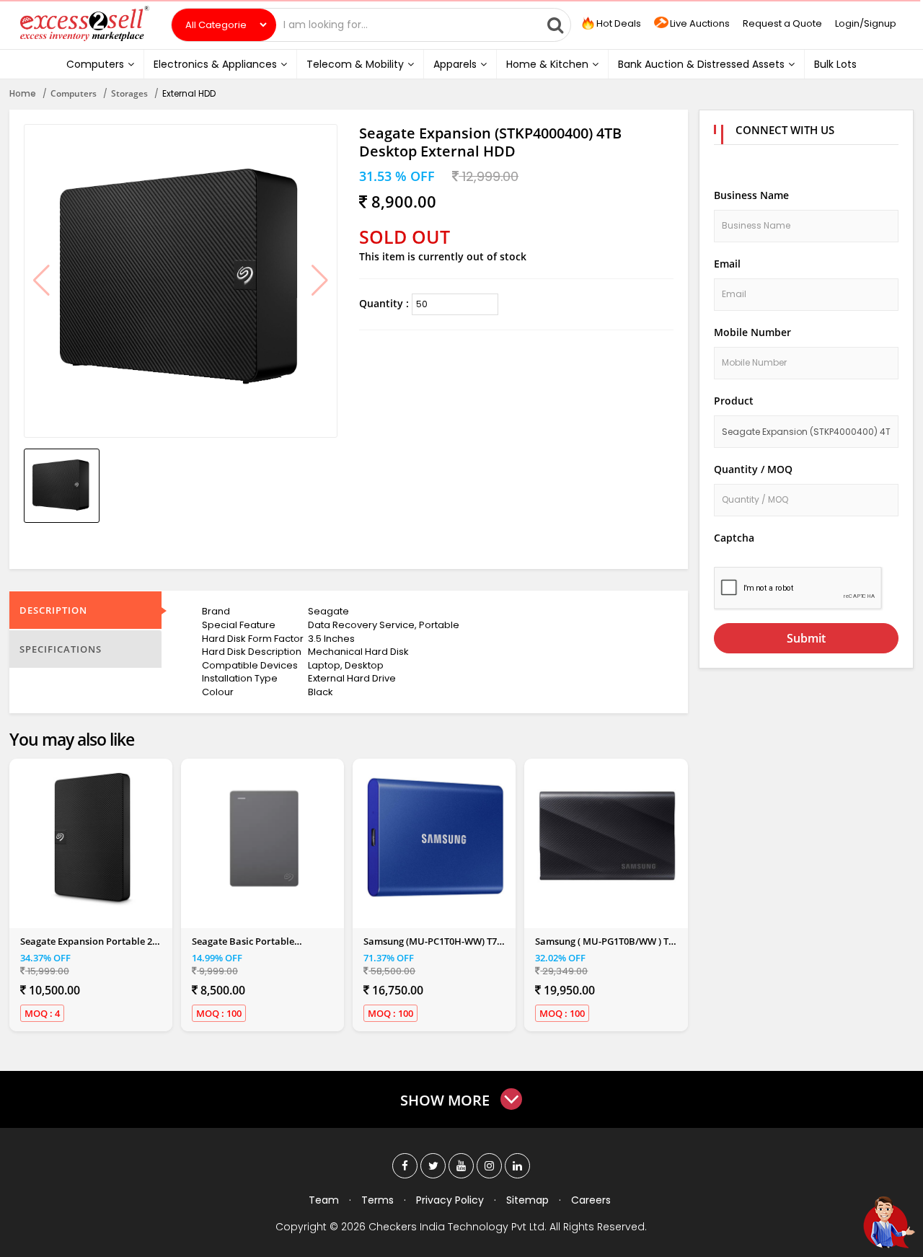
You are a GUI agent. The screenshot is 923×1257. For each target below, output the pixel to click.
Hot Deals (617, 23)
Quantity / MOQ (753, 469)
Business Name (751, 195)
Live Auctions (700, 23)
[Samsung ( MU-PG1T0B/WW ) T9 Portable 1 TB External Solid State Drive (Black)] (607, 838)
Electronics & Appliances (215, 64)
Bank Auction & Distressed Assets (701, 64)
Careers (591, 1200)
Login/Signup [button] (865, 23)
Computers (95, 64)
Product (734, 400)
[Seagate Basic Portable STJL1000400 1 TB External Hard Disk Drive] (264, 838)
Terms (377, 1200)
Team (324, 1200)
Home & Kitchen (547, 64)
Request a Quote (782, 23)
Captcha (734, 537)
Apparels (455, 64)
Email (727, 263)
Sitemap (527, 1200)
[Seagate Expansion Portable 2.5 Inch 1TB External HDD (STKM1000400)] (92, 838)
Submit (806, 638)
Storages (129, 93)
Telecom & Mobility (355, 64)
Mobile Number (752, 332)
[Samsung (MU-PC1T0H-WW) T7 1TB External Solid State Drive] (435, 838)
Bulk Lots (835, 64)
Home (22, 93)
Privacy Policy (450, 1200)
